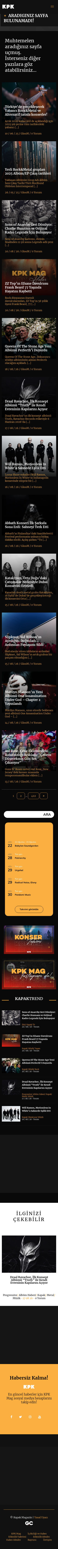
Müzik (31, 1048)
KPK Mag (16, 1533)
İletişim (47, 1539)
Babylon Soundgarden (26, 845)
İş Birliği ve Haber (37, 1533)
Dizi (23, 1025)
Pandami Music (23, 894)
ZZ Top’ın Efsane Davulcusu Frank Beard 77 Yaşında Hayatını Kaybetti (37, 1039)
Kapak (29, 1025)
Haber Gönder (13, 1539)
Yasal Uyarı (41, 1517)
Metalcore (32, 1117)
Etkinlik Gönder (41, 1536)
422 (33, 795)
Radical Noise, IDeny (26, 882)
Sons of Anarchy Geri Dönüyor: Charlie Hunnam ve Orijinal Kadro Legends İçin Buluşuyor (39, 1015)
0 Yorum (40, 1298)
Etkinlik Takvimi (17, 1536)
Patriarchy (20, 858)
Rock (37, 1069)
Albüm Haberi (39, 1094)
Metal (24, 1096)
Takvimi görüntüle (29, 909)
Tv (34, 1025)
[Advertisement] (29, 1164)
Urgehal (19, 870)
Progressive (27, 1094)
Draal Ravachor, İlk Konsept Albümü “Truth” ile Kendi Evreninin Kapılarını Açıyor (37, 1084)
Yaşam (37, 1048)
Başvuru (32, 1539)
